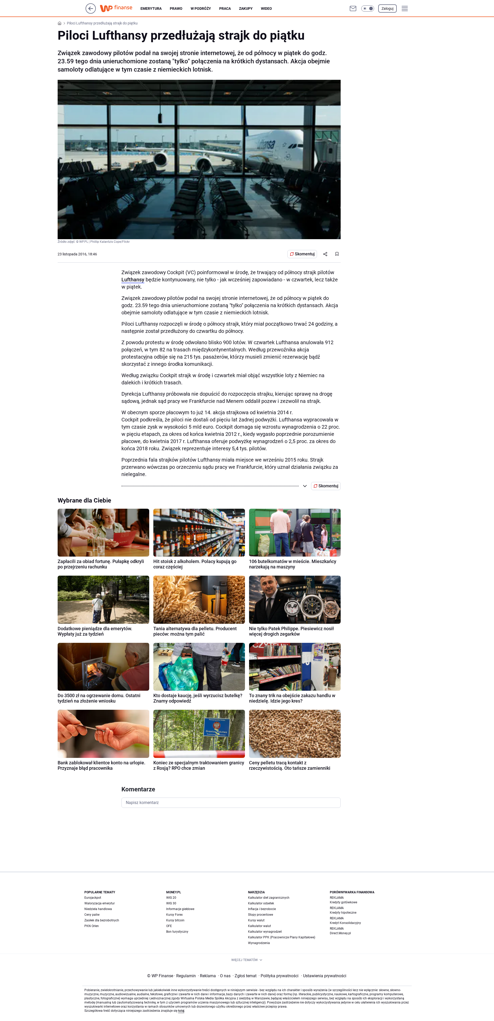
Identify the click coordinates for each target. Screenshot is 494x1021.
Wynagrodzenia (259, 943)
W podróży (201, 8)
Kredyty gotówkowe (343, 902)
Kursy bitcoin (175, 920)
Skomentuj (305, 254)
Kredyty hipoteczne (343, 912)
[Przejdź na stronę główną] (90, 12)
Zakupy (246, 8)
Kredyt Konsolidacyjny (345, 923)
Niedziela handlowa (98, 909)
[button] (367, 8)
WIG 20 (171, 897)
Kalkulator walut (259, 926)
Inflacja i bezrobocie (262, 909)
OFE (169, 926)
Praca (225, 8)
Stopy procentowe (260, 914)
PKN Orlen (91, 926)
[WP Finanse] (120, 8)
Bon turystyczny (177, 931)
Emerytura (151, 8)
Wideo (266, 8)
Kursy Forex (174, 914)
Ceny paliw (92, 914)
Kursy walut (256, 920)
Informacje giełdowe (180, 909)
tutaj (181, 1011)
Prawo (176, 8)
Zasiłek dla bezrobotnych (101, 920)
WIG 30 (171, 903)
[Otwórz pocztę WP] (353, 8)
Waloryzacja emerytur (99, 903)
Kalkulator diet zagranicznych (268, 897)
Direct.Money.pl (340, 933)
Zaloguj (387, 8)
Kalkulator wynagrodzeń (265, 931)
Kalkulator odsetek (261, 903)
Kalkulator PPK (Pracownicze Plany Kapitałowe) (281, 937)
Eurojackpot (92, 897)
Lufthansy (132, 279)
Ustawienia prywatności (323, 975)
